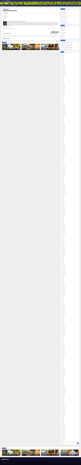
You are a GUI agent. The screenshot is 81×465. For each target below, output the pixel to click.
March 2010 (62, 384)
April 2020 (62, 181)
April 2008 (62, 423)
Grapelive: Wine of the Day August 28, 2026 (30, 47)
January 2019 (63, 206)
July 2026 (62, 55)
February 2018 (63, 225)
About (9, 5)
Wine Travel (62, 37)
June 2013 (62, 319)
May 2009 (62, 401)
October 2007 (63, 433)
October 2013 (63, 312)
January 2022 (63, 146)
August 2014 (62, 295)
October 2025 (63, 70)
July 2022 (62, 136)
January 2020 (63, 186)
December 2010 (63, 369)
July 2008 (62, 418)
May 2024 (62, 99)
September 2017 (63, 233)
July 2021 (62, 156)
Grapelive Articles (63, 14)
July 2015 (62, 277)
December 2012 (63, 329)
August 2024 (63, 94)
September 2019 (63, 193)
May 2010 (62, 381)
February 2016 (63, 265)
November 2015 (63, 270)
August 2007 (63, 436)
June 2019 (62, 198)
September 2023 (63, 112)
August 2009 (63, 396)
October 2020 (63, 171)
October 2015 (63, 272)
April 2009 (62, 403)
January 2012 (63, 347)
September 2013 (63, 314)
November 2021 (63, 149)
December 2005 (63, 438)
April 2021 (62, 161)
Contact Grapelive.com (64, 12)
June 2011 (62, 359)
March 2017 (62, 243)
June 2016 (62, 258)
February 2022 (63, 144)
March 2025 (62, 82)
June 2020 (62, 178)
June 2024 (62, 97)
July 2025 (62, 75)
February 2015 (63, 285)
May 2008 (62, 421)
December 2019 (63, 188)
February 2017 (63, 245)
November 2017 (63, 230)
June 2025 (62, 77)
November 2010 (63, 371)
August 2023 (62, 114)
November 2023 (63, 109)
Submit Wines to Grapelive (64, 22)
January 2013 (63, 327)
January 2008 (63, 428)
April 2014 (62, 302)
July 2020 (62, 176)
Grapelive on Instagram (64, 17)
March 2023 (62, 122)
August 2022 (62, 134)
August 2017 (62, 235)
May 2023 (62, 119)
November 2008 (63, 411)
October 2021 (63, 151)
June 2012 (62, 339)
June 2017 (62, 238)
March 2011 (62, 364)
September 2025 (63, 72)
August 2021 (62, 154)
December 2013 (63, 309)
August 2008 (63, 416)
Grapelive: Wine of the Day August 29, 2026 (11, 47)
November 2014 (63, 290)
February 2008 (63, 426)
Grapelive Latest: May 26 (54, 33)
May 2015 (62, 280)
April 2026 (62, 60)
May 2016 (62, 260)
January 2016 (63, 267)
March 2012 (62, 344)
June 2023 (62, 117)
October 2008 (63, 413)
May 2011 (62, 361)
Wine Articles (63, 34)
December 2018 (63, 208)
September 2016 (63, 253)
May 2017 (62, 240)
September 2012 (63, 334)
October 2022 (63, 131)
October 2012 (63, 332)
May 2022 (62, 139)
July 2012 (62, 337)
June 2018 (62, 218)
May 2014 (62, 300)
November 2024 (63, 89)
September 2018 (63, 213)
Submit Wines (13, 5)
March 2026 (62, 62)
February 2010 (63, 386)
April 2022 (62, 141)
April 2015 (62, 282)
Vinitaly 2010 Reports (64, 32)
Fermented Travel (63, 27)
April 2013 (62, 322)
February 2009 (63, 406)
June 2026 (62, 57)
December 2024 (63, 87)
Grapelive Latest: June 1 (7, 33)
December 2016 (63, 248)
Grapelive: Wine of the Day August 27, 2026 (49, 47)
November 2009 (63, 391)
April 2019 (62, 201)
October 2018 (63, 211)
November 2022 (63, 129)
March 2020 (62, 183)
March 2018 (62, 223)
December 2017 (63, 228)
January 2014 (63, 307)
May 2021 (62, 159)
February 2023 (63, 124)
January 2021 (63, 166)
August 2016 (62, 255)
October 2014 (63, 292)
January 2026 (63, 65)
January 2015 (63, 287)
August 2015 (62, 275)
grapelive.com (5, 3)
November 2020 (63, 169)
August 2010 (62, 376)
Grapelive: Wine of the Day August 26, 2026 (66, 47)
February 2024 (63, 104)
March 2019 (62, 203)
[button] (77, 5)
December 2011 (63, 349)
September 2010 (63, 374)
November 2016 (63, 250)
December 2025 (63, 67)
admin (6, 12)
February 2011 (63, 366)
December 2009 (63, 389)
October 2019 (63, 191)
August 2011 (62, 356)
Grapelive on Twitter (63, 19)
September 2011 (63, 354)
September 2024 (63, 92)
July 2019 (62, 196)
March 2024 (62, 102)
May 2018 (62, 220)
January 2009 (63, 408)
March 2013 (62, 324)
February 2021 (63, 164)
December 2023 (63, 107)
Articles (5, 5)
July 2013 (62, 317)
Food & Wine (62, 29)
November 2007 (63, 431)
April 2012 (62, 342)
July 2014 (62, 297)
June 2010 (62, 379)
